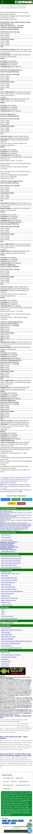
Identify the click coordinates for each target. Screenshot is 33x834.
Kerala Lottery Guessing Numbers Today (11, 556)
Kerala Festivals (5, 666)
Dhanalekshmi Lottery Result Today (9, 547)
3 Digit (2, 609)
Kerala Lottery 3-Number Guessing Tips (11, 567)
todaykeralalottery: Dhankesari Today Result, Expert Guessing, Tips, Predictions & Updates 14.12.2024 (15, 486)
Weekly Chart (19, 778)
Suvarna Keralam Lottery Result (8, 549)
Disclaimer (14, 820)
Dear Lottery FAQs (5, 632)
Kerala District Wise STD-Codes (9, 657)
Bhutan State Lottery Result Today (9, 598)
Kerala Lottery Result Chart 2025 (9, 578)
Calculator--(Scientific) (6, 605)
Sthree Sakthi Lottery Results (7, 543)
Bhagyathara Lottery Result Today (8, 542)
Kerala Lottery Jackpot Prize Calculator (10, 655)
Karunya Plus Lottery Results (7, 545)
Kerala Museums (5, 663)
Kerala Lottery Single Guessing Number (11, 560)
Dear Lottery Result (8, 785)
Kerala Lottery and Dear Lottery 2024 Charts (12, 591)
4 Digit (2, 611)
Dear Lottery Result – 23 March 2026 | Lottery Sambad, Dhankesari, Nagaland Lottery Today (15, 754)
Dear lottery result (25, 800)
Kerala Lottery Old (5, 534)
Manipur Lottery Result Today (8, 600)
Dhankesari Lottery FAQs (7, 639)
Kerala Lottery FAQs (6, 627)
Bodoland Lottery (5, 596)
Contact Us (21, 820)
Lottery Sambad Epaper (7, 540)
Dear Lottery (16, 499)
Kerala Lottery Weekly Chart (8, 582)
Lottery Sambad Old (6, 537)
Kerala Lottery (5, 499)
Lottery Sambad (27, 499)
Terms (9, 820)
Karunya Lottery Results (6, 548)
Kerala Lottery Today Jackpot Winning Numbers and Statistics (16, 641)
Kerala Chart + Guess (6, 571)
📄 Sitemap (13, 823)
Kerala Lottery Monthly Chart (8, 587)
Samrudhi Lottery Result (6, 544)
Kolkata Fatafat (27, 703)
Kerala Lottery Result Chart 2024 (9, 580)
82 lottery (12, 477)
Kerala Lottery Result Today (23, 785)
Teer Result (21, 503)
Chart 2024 (6, 781)
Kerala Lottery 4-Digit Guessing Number (11, 563)
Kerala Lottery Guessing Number (9, 618)
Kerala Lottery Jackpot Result (22, 685)
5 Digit (2, 614)
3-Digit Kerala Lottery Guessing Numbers (11, 558)
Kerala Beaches (5, 659)
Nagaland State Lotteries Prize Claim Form (11, 630)
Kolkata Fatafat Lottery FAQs (8, 636)
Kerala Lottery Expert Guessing (9, 565)
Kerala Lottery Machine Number (9, 589)
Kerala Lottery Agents (6, 645)
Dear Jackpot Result (21, 7)
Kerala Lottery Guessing (7, 616)
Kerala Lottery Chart (6, 584)
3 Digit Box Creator (5, 602)
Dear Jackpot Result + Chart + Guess (10, 573)
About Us (4, 820)
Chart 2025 (14, 781)
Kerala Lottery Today (20, 6)
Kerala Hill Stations (6, 661)
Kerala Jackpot (4, 575)
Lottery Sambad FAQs (6, 634)
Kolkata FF (11, 503)
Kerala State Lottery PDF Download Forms (11, 648)
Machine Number (24, 781)
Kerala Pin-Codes (5, 652)
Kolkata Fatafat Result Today (8, 551)
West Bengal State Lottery (7, 593)
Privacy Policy (5, 823)
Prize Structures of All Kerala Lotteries (10, 643)
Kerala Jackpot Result (11, 7)
